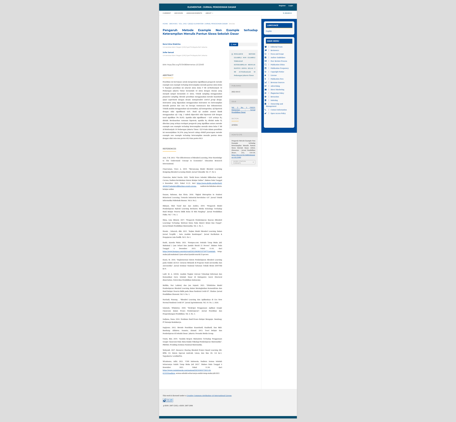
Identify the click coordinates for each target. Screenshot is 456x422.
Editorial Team (277, 47)
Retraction (275, 97)
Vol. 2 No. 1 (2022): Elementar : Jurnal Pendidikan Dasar (203, 24)
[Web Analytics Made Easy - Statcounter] (168, 401)
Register (282, 6)
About (209, 13)
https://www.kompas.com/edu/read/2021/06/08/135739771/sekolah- (189, 251)
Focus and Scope (277, 54)
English (269, 31)
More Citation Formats (239, 162)
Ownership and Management (274, 105)
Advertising (275, 86)
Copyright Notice (277, 72)
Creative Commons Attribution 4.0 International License (209, 395)
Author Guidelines (278, 57)
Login (290, 6)
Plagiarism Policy (277, 93)
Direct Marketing (277, 89)
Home (165, 24)
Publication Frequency (280, 68)
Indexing (274, 100)
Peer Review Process (279, 61)
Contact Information (279, 110)
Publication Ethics (278, 64)
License (274, 75)
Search (288, 13)
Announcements (194, 13)
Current (167, 13)
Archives (178, 13)
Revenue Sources (277, 82)
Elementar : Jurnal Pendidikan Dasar (212, 7)
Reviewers (275, 50)
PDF (234, 44)
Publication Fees (277, 79)
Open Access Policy (278, 113)
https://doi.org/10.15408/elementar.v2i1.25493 (185, 65)
